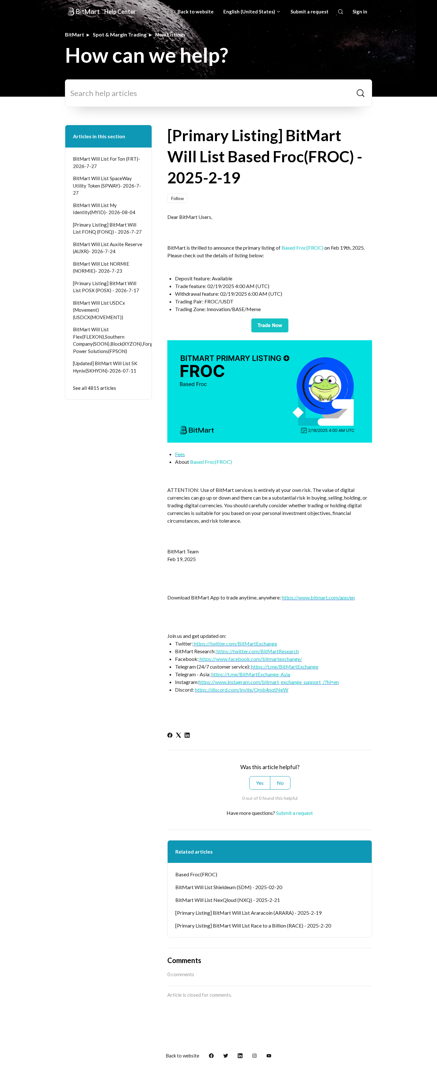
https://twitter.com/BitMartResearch (257, 651)
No (280, 783)
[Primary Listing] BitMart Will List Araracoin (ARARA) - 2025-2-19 (248, 913)
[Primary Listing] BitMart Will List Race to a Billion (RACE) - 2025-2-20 (253, 925)
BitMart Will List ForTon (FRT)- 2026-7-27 (106, 162)
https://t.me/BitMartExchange (284, 666)
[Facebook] (169, 736)
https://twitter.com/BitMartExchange (235, 643)
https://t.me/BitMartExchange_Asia (250, 674)
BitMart (74, 34)
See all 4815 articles (94, 388)
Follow (177, 198)
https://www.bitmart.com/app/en (318, 597)
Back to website (196, 11)
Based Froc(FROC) (302, 248)
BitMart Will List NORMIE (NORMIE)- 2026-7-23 (101, 267)
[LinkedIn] (187, 736)
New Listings (170, 34)
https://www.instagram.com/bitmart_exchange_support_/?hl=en (269, 682)
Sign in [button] (360, 11)
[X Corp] (178, 736)
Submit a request (309, 11)
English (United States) (249, 11)
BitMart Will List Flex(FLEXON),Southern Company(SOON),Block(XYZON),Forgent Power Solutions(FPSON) (108, 340)
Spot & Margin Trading (120, 34)
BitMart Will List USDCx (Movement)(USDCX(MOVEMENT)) (99, 310)
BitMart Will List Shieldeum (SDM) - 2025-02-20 (228, 887)
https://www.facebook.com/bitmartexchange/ (250, 659)
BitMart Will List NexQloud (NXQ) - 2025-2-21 (227, 900)
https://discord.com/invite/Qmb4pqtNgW (241, 690)
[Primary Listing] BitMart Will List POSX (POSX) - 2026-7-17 (106, 286)
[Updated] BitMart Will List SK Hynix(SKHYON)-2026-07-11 (105, 367)
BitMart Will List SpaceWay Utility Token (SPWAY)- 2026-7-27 (107, 185)
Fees (180, 454)
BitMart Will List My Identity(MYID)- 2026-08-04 (104, 208)
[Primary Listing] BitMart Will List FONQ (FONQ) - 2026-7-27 (107, 228)
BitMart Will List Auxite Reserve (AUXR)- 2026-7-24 (107, 247)
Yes (260, 783)
